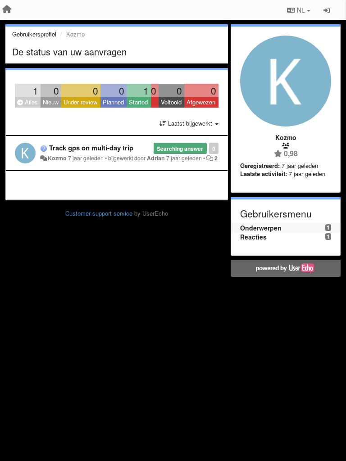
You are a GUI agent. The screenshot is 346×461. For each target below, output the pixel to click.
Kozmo (57, 158)
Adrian (156, 158)
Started (138, 102)
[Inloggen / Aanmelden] (327, 10)
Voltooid (171, 102)
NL (301, 9)
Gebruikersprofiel (34, 34)
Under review (80, 102)
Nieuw (51, 102)
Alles (30, 102)
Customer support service (98, 213)
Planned (113, 102)
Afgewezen (201, 102)
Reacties (253, 236)
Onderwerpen (261, 227)
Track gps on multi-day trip (91, 148)
